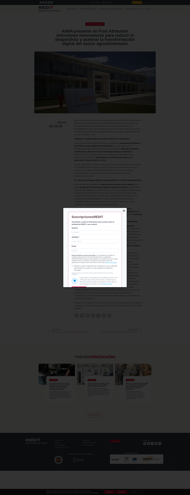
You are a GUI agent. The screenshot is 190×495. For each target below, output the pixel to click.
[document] (95, 247)
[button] (124, 210)
